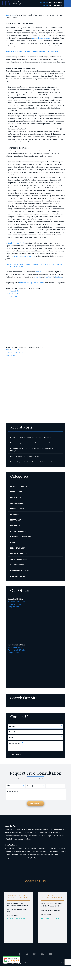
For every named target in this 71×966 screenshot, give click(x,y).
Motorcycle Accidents (20, 537)
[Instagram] (34, 954)
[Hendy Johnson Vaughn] (11, 3)
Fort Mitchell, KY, (16, 650)
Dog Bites (14, 514)
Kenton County (38, 283)
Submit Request (16, 754)
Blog (13, 15)
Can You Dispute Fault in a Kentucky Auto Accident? (31, 462)
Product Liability (18, 554)
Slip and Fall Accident (20, 559)
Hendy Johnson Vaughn (16, 243)
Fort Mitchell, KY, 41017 (14, 352)
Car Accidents (16, 503)
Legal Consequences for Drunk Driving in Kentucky (30, 443)
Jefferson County (25, 283)
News (12, 542)
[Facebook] (19, 954)
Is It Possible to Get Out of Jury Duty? (25, 456)
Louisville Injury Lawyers (51, 897)
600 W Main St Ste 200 (14, 291)
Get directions (16, 919)
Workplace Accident (19, 570)
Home (8, 15)
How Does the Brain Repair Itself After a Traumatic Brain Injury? (33, 449)
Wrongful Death (17, 576)
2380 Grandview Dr (13, 350)
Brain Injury (16, 497)
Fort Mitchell (49, 277)
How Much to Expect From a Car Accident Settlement (31, 437)
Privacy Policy (18, 963)
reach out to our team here (24, 256)
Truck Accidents (18, 565)
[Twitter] (27, 954)
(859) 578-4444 (55, 2)
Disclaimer (5, 963)
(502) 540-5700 (55, 5)
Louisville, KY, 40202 (13, 294)
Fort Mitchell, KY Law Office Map (17, 910)
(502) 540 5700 (13, 607)
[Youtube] (50, 954)
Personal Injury (13, 24)
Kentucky (58, 277)
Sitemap (12, 963)
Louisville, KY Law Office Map (51, 910)
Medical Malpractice (19, 531)
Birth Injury (16, 492)
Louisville (37, 277)
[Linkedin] (42, 954)
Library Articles (18, 520)
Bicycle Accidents (18, 486)
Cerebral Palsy (17, 509)
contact (38, 272)
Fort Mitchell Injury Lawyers (18, 897)
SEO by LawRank (64, 962)
